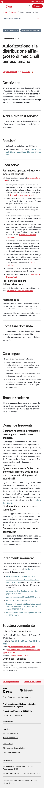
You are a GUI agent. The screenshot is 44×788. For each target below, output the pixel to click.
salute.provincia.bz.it (19, 656)
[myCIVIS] (7, 690)
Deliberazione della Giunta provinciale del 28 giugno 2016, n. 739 (23, 152)
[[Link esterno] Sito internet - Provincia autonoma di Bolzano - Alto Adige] (27, 690)
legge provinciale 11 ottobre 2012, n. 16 (21, 576)
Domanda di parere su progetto (22, 195)
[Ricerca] (29, 6)
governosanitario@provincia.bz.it (21, 647)
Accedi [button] (38, 6)
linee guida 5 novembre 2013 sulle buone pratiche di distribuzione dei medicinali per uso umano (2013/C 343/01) (23, 606)
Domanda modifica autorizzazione (20, 291)
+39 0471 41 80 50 (19, 641)
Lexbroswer (30, 569)
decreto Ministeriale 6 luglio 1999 (19, 600)
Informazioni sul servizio (13, 18)
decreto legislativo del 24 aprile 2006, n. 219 (22, 597)
